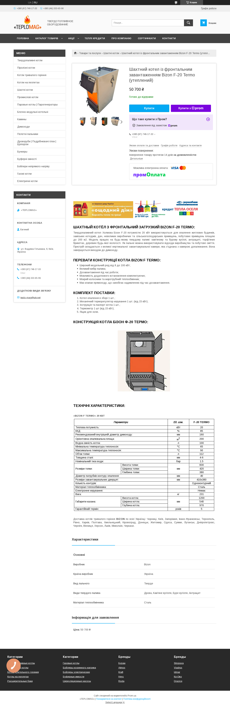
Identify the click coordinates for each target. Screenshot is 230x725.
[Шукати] (188, 22)
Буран (121, 663)
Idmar (177, 672)
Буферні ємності (27, 159)
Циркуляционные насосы (77, 681)
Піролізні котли (26, 67)
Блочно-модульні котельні (32, 111)
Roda (121, 681)
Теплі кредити (94, 38)
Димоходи (23, 126)
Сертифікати (147, 38)
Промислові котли (27, 97)
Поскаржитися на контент (109, 699)
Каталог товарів (46, 38)
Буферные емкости (73, 676)
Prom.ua (132, 695)
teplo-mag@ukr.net (30, 297)
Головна (23, 38)
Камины (21, 119)
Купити (149, 108)
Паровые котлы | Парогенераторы (37, 104)
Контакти (169, 38)
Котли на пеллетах (28, 82)
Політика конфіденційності (137, 699)
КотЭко (178, 676)
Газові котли (24, 173)
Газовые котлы (71, 663)
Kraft (120, 672)
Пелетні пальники (27, 134)
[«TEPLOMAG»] (28, 29)
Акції (71, 38)
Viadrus (178, 667)
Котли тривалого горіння (31, 75)
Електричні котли (27, 181)
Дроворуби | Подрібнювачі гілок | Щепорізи (36, 143)
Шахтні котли (111, 53)
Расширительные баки (20, 681)
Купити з (184, 108)
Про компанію (121, 38)
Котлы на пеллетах (18, 676)
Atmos (121, 667)
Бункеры (22, 151)
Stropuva (179, 663)
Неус (121, 676)
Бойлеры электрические (76, 672)
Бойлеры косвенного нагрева (79, 667)
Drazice (178, 681)
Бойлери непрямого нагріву (33, 166)
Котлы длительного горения (23, 672)
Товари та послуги (90, 53)
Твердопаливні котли (29, 60)
